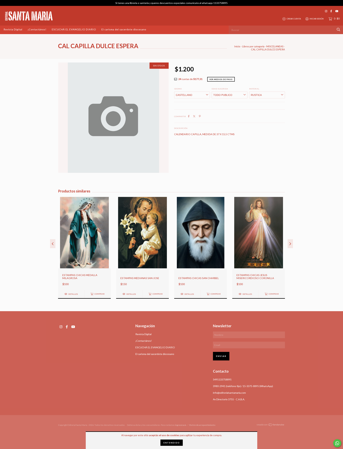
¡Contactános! (37, 29)
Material (254, 89)
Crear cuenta (294, 18)
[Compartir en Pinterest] (199, 116)
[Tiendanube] (270, 425)
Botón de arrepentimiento (202, 425)
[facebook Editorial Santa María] (331, 11)
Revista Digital (13, 29)
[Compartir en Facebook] (189, 116)
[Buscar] (338, 29)
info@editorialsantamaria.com (229, 392)
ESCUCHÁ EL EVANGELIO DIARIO (74, 29)
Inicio (237, 46)
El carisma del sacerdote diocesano (123, 29)
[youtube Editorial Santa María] (337, 11)
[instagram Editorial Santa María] (326, 11)
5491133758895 (222, 379)
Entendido (171, 442)
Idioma (178, 89)
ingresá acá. (181, 425)
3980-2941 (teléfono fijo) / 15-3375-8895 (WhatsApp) (243, 386)
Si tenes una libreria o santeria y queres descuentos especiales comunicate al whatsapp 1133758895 (171, 2)
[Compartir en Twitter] (194, 116)
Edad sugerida (220, 89)
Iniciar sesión (317, 18)
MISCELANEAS (275, 46)
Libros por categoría (253, 46)
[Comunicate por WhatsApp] (337, 443)
